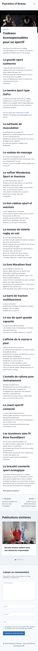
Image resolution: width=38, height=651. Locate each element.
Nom (6, 606)
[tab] (15, 559)
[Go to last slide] (5, 539)
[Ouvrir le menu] (34, 3)
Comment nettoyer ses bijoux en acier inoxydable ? (9, 502)
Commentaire (9, 583)
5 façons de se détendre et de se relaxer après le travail (28, 502)
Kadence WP (20, 646)
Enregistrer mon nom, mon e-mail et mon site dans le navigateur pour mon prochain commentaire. (20, 627)
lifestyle (5, 29)
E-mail (6, 614)
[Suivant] (32, 539)
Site (5, 622)
